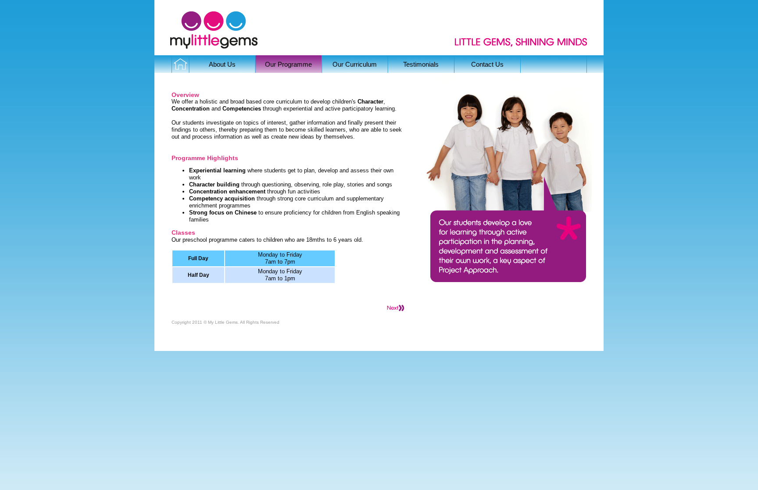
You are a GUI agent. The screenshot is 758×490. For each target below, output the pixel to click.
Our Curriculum (355, 64)
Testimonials (421, 64)
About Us (222, 64)
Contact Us (487, 64)
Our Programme (288, 64)
